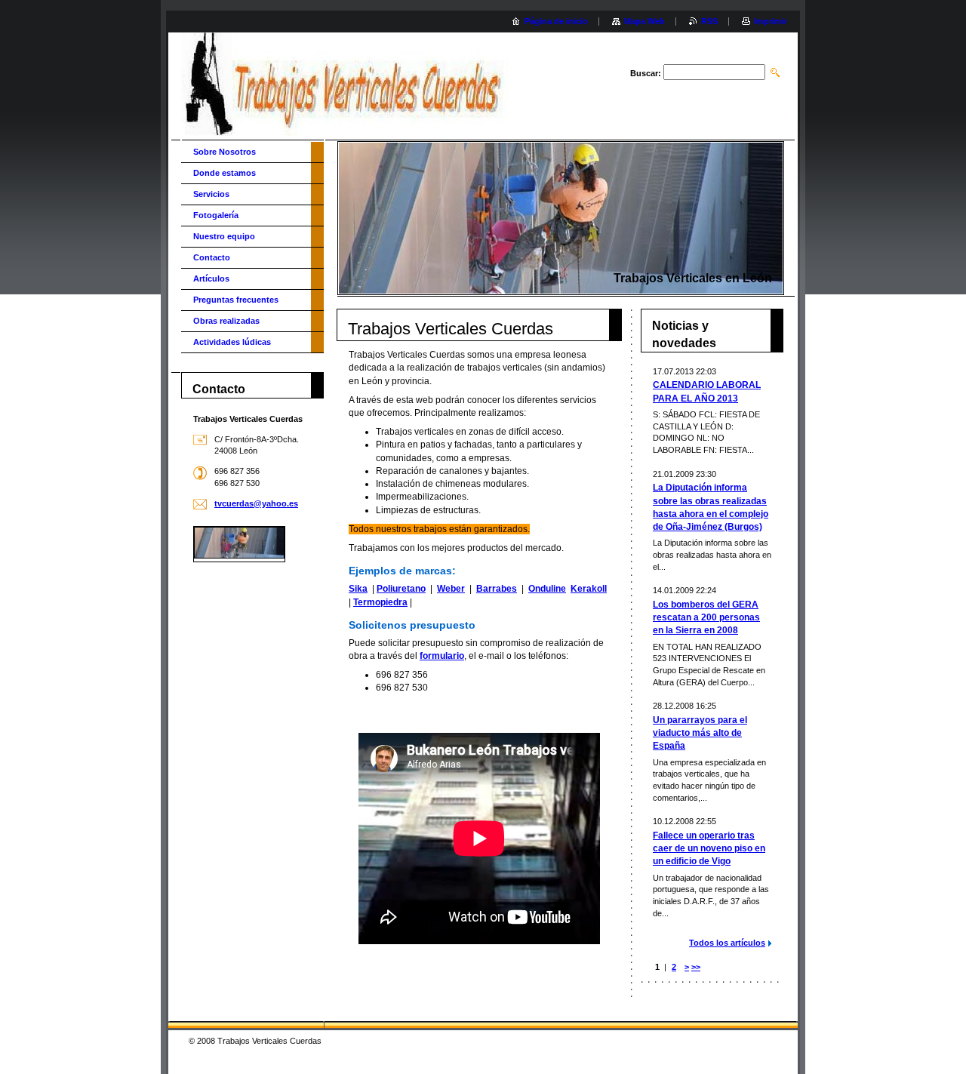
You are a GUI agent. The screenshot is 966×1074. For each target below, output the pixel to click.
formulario (442, 656)
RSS (709, 21)
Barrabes (496, 588)
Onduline (547, 588)
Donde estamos (224, 172)
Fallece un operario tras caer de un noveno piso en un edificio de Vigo (709, 848)
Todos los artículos (727, 942)
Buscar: (645, 73)
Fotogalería (215, 215)
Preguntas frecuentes (235, 299)
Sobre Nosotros (224, 151)
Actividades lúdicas (232, 341)
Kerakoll (589, 588)
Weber (451, 588)
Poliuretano (401, 588)
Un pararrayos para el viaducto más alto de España (700, 733)
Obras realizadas (226, 320)
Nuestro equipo (224, 236)
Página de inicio (556, 21)
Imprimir (770, 21)
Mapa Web (644, 21)
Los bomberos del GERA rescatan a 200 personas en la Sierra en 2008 (706, 617)
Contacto (211, 257)
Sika (358, 588)
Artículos (211, 278)
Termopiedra (380, 602)
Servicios (211, 193)
